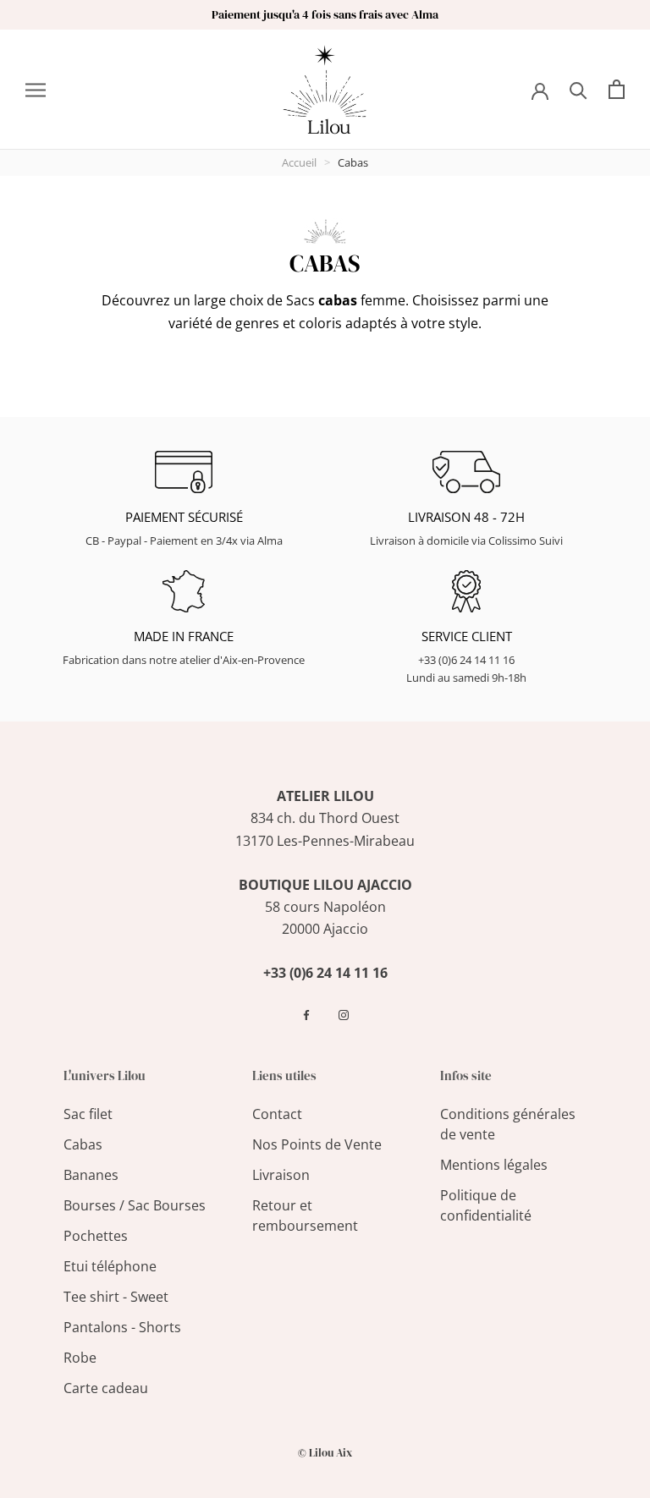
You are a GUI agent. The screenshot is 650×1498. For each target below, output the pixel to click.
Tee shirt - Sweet (115, 1296)
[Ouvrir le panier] (617, 89)
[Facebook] (306, 1014)
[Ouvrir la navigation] (35, 89)
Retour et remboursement (305, 1215)
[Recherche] (578, 89)
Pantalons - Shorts (122, 1327)
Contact (277, 1114)
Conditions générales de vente (508, 1124)
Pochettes (95, 1235)
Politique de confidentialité (486, 1205)
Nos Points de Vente (317, 1144)
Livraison (281, 1175)
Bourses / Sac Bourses (134, 1205)
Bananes (90, 1175)
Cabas (82, 1144)
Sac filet (88, 1114)
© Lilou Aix (325, 1453)
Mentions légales (494, 1164)
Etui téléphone (110, 1266)
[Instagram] (344, 1014)
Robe (79, 1357)
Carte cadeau (105, 1388)
